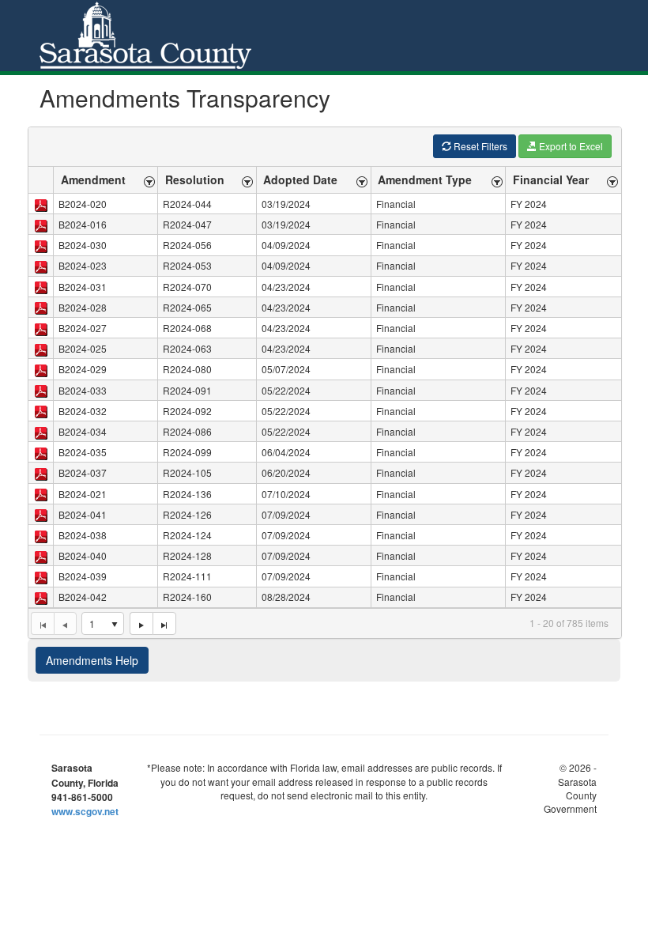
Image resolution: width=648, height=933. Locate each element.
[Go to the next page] (141, 624)
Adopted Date (300, 179)
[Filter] (149, 180)
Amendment (93, 179)
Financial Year (551, 179)
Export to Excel (570, 146)
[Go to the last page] (164, 624)
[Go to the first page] (42, 624)
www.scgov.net (85, 811)
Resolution (194, 179)
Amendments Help (92, 660)
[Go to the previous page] (65, 624)
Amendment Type (425, 179)
